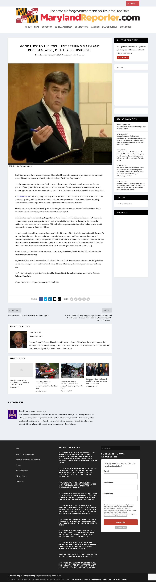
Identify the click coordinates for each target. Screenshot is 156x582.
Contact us (19, 481)
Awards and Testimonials (25, 454)
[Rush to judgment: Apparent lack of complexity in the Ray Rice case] (47, 370)
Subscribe (120, 522)
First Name (108, 482)
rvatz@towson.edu (36, 336)
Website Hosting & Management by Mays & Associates (29, 575)
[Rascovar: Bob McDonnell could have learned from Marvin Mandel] (98, 369)
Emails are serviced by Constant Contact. (115, 516)
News (36, 27)
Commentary (81, 27)
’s (24, 196)
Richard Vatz (42, 55)
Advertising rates (22, 470)
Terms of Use (56, 575)
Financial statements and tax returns (28, 459)
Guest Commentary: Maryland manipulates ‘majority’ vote (19, 382)
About (28, 27)
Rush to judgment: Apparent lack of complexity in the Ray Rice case (47, 385)
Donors (18, 465)
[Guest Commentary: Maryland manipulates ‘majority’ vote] (21, 370)
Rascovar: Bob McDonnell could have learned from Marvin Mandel (96, 381)
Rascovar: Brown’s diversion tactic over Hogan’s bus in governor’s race (72, 385)
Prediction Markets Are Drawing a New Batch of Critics (131, 127)
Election (95, 27)
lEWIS (119, 124)
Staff (17, 448)
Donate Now (123, 57)
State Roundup (110, 27)
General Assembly (63, 27)
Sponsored (125, 27)
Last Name (108, 493)
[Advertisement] (133, 89)
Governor (47, 27)
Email (106, 471)
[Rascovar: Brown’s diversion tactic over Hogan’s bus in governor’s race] (72, 370)
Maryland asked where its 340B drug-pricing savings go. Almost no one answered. (78, 555)
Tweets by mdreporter (124, 203)
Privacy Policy (21, 476)
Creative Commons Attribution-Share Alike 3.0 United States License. (100, 579)
